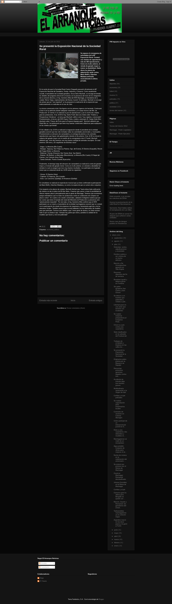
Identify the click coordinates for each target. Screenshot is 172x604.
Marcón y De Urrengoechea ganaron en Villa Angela (120, 266)
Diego (42, 578)
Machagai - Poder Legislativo (120, 130)
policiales (113, 99)
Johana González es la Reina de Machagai (120, 484)
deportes (113, 84)
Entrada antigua (95, 300)
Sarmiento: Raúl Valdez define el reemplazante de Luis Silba (121, 209)
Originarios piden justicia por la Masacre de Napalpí (120, 362)
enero (116, 546)
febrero (117, 542)
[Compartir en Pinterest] (60, 226)
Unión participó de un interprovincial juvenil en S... (120, 424)
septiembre (118, 238)
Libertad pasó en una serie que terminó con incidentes (120, 308)
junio (116, 530)
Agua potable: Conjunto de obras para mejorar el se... (120, 449)
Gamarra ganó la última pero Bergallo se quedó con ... (120, 495)
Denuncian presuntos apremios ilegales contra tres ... (120, 372)
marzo (116, 539)
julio (116, 244)
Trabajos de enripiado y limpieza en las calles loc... (120, 344)
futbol (112, 91)
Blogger (101, 599)
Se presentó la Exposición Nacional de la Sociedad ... (120, 353)
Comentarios (44, 567)
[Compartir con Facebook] (58, 226)
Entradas (43, 563)
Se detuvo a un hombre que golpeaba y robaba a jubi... (120, 298)
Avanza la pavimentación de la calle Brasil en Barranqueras (121, 203)
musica (112, 95)
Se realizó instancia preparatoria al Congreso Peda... (120, 318)
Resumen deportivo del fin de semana (120, 274)
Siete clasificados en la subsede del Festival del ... (120, 335)
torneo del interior (116, 110)
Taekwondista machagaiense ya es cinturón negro (120, 514)
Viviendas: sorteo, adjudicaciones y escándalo (120, 249)
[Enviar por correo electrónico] (51, 226)
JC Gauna (43, 581)
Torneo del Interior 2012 (118, 126)
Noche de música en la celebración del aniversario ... (120, 458)
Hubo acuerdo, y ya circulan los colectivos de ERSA (120, 197)
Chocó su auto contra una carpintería (119, 327)
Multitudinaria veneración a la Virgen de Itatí (120, 390)
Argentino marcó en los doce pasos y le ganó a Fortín (120, 523)
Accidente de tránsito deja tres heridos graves (119, 382)
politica (56, 229)
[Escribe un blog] (53, 226)
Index (112, 122)
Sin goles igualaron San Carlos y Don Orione (120, 289)
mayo (116, 533)
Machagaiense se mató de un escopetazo (120, 441)
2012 (114, 235)
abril (116, 536)
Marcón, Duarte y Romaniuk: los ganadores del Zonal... (120, 505)
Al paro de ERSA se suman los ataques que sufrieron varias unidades (121, 216)
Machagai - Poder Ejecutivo (120, 134)
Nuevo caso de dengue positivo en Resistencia (118, 222)
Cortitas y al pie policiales (119, 396)
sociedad (113, 107)
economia (50, 229)
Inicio (73, 300)
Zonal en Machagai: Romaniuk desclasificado (120, 476)
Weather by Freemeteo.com (116, 145)
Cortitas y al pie (119, 489)
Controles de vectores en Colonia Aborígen (119, 414)
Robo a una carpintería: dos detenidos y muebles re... (120, 433)
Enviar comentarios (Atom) (76, 308)
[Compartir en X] (56, 226)
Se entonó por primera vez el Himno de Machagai (120, 467)
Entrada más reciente (48, 300)
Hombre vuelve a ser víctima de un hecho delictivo (120, 257)
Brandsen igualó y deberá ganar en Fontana (120, 281)
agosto (117, 241)
